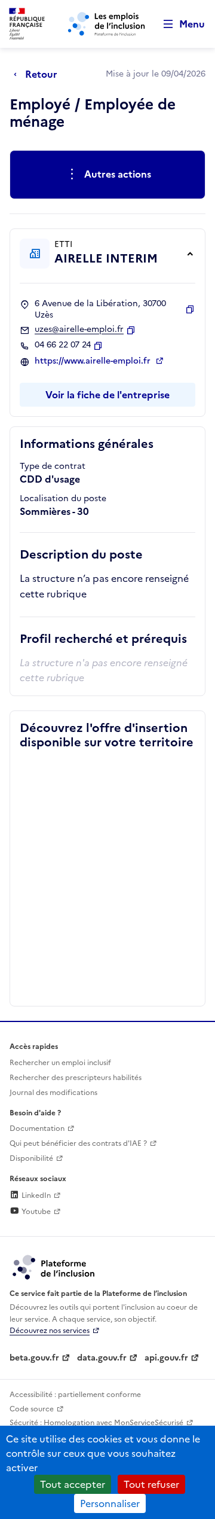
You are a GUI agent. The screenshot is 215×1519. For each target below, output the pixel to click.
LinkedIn (35, 1195)
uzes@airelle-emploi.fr (79, 329)
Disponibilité (31, 1158)
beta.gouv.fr (34, 1358)
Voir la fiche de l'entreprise (107, 395)
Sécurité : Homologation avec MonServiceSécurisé (96, 1422)
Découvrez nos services (50, 1330)
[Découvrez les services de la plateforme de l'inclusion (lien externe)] (54, 1266)
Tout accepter (72, 1484)
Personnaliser (110, 1503)
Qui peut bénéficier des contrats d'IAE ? (78, 1143)
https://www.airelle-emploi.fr (94, 361)
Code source (32, 1409)
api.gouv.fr (166, 1358)
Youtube (35, 1211)
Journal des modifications (53, 1092)
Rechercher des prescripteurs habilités (76, 1077)
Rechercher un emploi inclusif (60, 1062)
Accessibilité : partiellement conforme (75, 1394)
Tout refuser (151, 1484)
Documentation (37, 1128)
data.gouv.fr (102, 1358)
